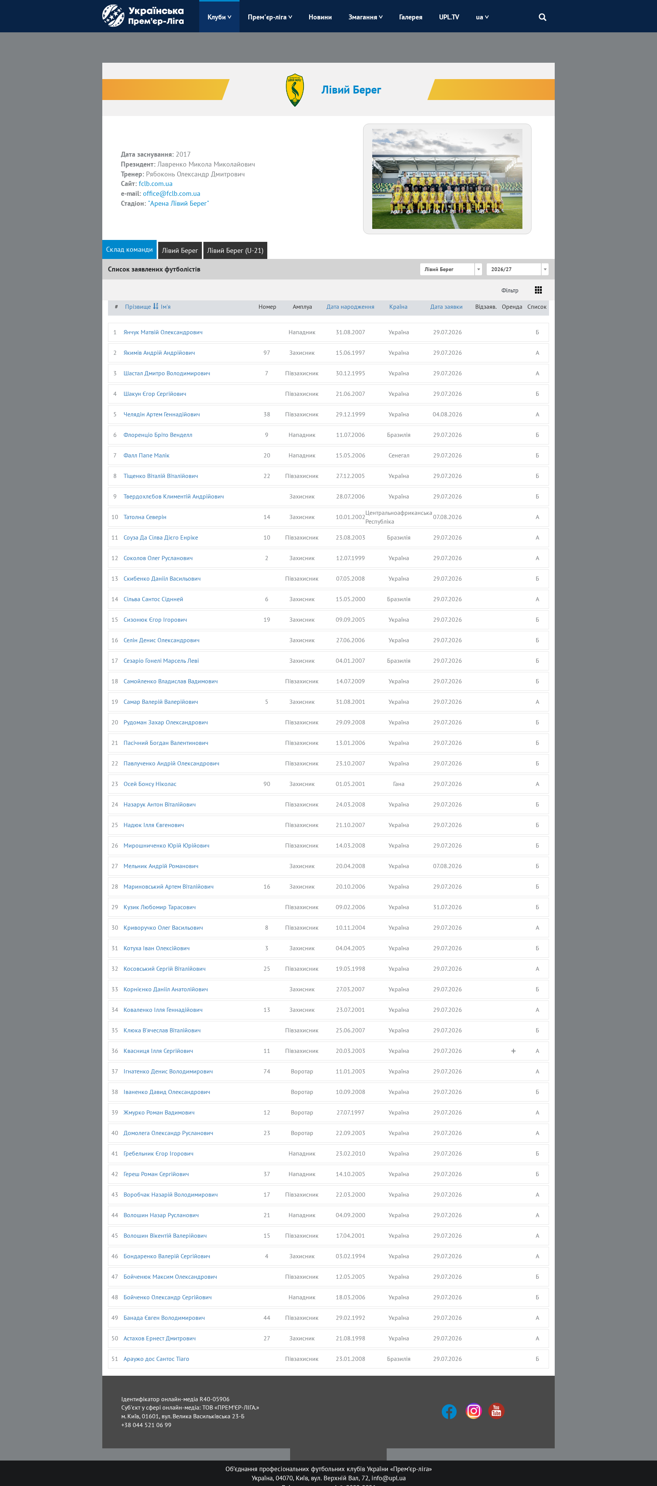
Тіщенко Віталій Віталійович (161, 475)
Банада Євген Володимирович (164, 1317)
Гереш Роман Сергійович (156, 1174)
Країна (398, 306)
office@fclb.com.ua (171, 193)
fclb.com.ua (156, 183)
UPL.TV (449, 17)
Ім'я (166, 306)
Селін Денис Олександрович (162, 640)
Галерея (410, 17)
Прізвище (138, 306)
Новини (320, 17)
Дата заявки (446, 306)
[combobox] (451, 269)
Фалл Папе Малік (147, 455)
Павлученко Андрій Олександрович (171, 763)
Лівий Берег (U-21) (235, 250)
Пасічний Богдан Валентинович (166, 742)
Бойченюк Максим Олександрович (170, 1276)
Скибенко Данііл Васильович (162, 578)
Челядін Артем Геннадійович (162, 414)
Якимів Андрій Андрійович (159, 352)
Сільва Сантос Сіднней (153, 599)
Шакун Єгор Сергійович (155, 393)
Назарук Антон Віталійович (160, 804)
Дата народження (351, 306)
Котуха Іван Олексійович (157, 948)
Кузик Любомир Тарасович (160, 907)
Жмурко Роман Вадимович (159, 1112)
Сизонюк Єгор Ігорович (155, 619)
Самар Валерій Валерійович (161, 701)
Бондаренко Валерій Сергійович (167, 1256)
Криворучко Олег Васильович (163, 927)
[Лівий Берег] (447, 178)
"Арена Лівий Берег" (178, 203)
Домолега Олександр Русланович (168, 1133)
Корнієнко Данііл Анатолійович (166, 989)
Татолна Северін (145, 517)
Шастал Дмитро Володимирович (167, 373)
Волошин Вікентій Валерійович (165, 1235)
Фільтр (510, 290)
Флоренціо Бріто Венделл (158, 434)
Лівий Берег (180, 250)
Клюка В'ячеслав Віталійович (162, 1030)
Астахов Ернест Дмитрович (160, 1338)
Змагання (363, 17)
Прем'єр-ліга (267, 17)
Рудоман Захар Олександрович (166, 722)
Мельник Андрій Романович (161, 866)
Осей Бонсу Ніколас (150, 783)
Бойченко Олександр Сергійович (168, 1297)
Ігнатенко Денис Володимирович (168, 1071)
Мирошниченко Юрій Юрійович (166, 845)
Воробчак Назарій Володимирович (171, 1194)
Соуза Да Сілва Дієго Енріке (161, 537)
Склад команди (129, 249)
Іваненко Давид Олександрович (167, 1091)
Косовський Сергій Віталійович (165, 968)
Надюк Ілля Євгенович (154, 825)
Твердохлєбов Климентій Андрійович (174, 496)
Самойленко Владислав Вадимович (171, 681)
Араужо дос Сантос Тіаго (156, 1358)
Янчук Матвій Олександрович (163, 332)
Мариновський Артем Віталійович (169, 886)
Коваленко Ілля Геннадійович (163, 1009)
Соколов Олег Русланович (158, 558)
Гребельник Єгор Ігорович (159, 1153)
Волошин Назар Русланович (161, 1215)
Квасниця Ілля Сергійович (158, 1050)
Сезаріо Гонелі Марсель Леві (161, 660)
